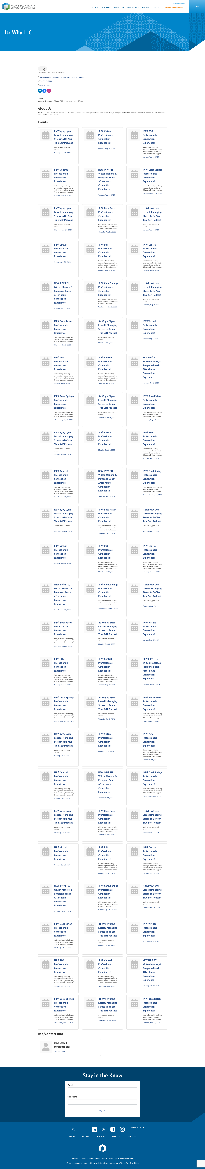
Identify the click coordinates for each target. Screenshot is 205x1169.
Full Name (72, 1097)
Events (85, 1137)
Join (197, 6)
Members (100, 1137)
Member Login (179, 3)
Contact (132, 1137)
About (72, 1137)
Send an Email (59, 1051)
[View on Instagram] (49, 92)
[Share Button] (42, 68)
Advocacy (116, 1137)
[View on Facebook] (44, 92)
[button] (73, 1129)
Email (70, 1085)
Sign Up (102, 1110)
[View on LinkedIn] (40, 92)
